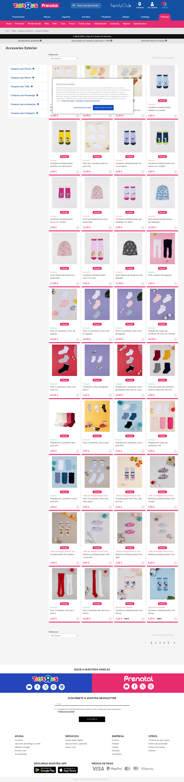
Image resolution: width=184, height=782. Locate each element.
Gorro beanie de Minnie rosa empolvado (62, 276)
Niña (47, 23)
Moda (8, 23)
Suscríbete (92, 719)
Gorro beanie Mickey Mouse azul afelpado (160, 220)
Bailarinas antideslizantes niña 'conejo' (161, 500)
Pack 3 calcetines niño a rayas (96, 442)
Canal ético (117, 754)
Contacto (19, 740)
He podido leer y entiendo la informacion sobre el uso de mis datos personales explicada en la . (89, 710)
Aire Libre (86, 17)
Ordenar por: (53, 55)
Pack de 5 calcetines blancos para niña (95, 165)
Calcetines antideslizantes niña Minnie (128, 612)
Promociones (19, 17)
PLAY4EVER (106, 17)
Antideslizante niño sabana (62, 554)
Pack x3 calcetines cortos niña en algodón (96, 332)
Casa (63, 23)
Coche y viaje (84, 23)
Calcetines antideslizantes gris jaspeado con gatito (128, 220)
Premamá (19, 23)
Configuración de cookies (82, 107)
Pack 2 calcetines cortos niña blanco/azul (95, 500)
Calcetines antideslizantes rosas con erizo (94, 276)
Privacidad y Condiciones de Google (87, 101)
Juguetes (66, 17)
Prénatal (165, 17)
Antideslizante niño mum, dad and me (128, 500)
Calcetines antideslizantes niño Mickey (161, 612)
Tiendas (115, 743)
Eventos (152, 750)
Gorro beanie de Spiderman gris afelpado (129, 276)
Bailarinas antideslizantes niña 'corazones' (96, 556)
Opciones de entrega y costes (28, 743)
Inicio (7, 31)
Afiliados (116, 750)
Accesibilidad (21, 754)
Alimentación (100, 23)
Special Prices (140, 23)
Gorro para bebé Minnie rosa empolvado (95, 220)
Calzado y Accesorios (26, 31)
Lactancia (114, 23)
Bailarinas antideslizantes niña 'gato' (128, 556)
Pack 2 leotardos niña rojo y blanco (62, 612)
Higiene (126, 23)
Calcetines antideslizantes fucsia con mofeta (61, 220)
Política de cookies (157, 747)
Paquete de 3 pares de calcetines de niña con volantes (161, 332)
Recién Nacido (34, 23)
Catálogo (145, 17)
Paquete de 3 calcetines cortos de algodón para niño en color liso (128, 388)
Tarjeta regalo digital (74, 740)
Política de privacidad (66, 712)
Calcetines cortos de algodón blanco (95, 388)
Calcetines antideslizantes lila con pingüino (128, 165)
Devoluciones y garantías (76, 743)
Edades (126, 17)
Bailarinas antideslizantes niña (161, 554)
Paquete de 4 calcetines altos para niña (63, 444)
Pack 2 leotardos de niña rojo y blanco (96, 612)
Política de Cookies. (68, 101)
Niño (55, 23)
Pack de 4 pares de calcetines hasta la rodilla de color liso (161, 388)
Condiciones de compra (159, 740)
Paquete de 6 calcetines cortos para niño (128, 444)
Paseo (72, 23)
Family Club (70, 747)
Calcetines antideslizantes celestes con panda (159, 109)
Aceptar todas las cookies (103, 108)
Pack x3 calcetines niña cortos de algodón (128, 332)
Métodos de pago (22, 747)
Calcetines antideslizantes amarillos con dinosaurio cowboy (61, 165)
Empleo (115, 747)
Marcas (47, 17)
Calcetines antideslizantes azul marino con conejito (161, 165)
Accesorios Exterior (42, 31)
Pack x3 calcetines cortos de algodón (62, 332)
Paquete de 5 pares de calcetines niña (157, 444)
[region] (93, 96)
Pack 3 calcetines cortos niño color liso (63, 388)
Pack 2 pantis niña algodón (160, 275)
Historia (115, 740)
